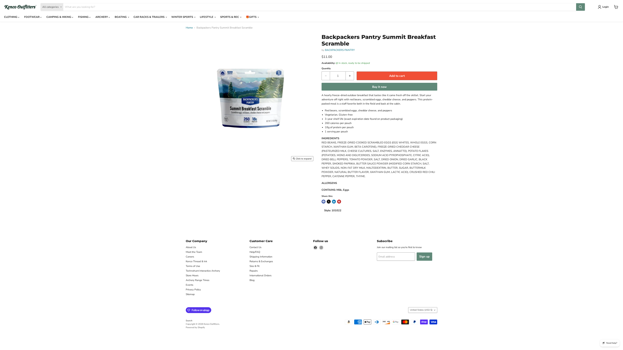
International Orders (260, 275)
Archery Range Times (197, 280)
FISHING (83, 17)
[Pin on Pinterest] (339, 202)
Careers (190, 256)
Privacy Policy (193, 289)
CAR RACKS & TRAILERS (149, 17)
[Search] (580, 7)
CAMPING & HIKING (59, 17)
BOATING (121, 17)
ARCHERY (102, 17)
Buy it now (379, 87)
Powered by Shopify (195, 327)
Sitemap (190, 294)
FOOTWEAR (32, 17)
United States (421, 309)
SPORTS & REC (230, 17)
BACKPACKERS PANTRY (340, 50)
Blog (252, 280)
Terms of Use (193, 266)
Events (189, 284)
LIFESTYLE (207, 17)
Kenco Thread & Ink (196, 261)
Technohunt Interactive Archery (203, 270)
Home (189, 27)
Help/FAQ (255, 252)
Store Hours (192, 275)
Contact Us (255, 247)
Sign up (424, 256)
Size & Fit (254, 266)
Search (189, 320)
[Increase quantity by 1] (350, 75)
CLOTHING (11, 17)
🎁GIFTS (251, 17)
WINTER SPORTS (182, 17)
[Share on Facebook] (323, 202)
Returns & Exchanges (261, 261)
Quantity (326, 68)
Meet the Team (194, 252)
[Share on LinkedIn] (334, 202)
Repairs (254, 270)
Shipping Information (261, 256)
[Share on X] (329, 202)
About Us (191, 247)
